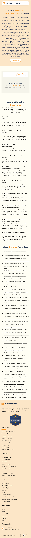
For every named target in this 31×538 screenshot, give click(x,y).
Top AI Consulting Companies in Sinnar (13, 371)
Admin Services (6, 468)
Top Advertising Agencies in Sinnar (12, 327)
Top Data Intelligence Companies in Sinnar (14, 358)
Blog (3, 520)
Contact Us (5, 516)
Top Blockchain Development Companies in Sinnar (16, 260)
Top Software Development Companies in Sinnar (16, 255)
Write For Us (5, 518)
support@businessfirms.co (12, 529)
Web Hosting (5, 492)
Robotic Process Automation (9, 499)
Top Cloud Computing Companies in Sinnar (15, 289)
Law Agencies (5, 490)
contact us (16, 85)
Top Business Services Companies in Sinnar (15, 313)
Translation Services (7, 473)
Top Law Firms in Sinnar (10, 340)
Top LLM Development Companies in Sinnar (15, 392)
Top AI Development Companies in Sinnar (14, 302)
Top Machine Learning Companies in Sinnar (15, 374)
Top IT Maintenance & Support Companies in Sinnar (15, 343)
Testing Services (6, 464)
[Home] (11, 3)
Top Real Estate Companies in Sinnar (13, 350)
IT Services (5, 471)
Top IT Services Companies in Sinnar (13, 294)
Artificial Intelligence (7, 485)
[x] (27, 535)
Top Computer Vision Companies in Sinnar (14, 381)
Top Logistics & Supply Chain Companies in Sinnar (16, 335)
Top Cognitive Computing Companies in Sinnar (15, 389)
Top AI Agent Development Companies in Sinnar (16, 366)
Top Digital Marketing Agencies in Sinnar (14, 263)
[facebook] (20, 535)
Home (10, 10)
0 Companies (15, 60)
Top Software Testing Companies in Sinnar (15, 286)
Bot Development (6, 501)
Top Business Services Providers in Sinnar (14, 355)
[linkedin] (24, 535)
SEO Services (5, 447)
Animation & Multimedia (8, 497)
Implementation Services (8, 475)
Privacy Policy (5, 513)
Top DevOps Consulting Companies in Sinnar (15, 332)
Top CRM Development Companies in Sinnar (15, 363)
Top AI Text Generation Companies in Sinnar (15, 397)
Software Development (8, 433)
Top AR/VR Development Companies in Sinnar (15, 284)
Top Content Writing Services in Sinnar (13, 324)
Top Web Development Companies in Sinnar (15, 258)
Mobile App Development (9, 431)
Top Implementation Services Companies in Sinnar (16, 300)
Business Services (6, 494)
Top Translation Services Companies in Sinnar (15, 297)
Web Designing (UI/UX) (8, 457)
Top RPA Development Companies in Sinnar (15, 318)
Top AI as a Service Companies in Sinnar (14, 386)
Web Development (7, 436)
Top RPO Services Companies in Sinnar (13, 352)
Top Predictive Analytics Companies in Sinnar (15, 394)
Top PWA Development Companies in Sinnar (15, 337)
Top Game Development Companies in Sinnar (15, 329)
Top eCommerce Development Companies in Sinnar (15, 267)
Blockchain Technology (8, 438)
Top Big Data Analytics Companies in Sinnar (15, 270)
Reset (20, 74)
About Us (4, 511)
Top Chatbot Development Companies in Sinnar (16, 321)
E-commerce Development (9, 443)
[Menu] (27, 3)
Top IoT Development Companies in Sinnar (15, 281)
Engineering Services (7, 488)
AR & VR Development (8, 462)
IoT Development (6, 459)
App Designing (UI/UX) (8, 449)
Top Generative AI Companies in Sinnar (13, 368)
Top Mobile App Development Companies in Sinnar (15, 251)
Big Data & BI (5, 445)
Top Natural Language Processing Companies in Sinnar (16, 377)
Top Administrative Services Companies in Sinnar (16, 292)
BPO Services (5, 483)
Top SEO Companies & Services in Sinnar (14, 273)
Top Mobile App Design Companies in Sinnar (15, 276)
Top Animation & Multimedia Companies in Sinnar (16, 316)
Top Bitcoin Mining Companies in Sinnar (14, 360)
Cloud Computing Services (9, 466)
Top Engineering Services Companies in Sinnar (15, 305)
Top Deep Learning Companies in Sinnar (14, 384)
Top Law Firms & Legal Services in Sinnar (14, 308)
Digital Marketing (6, 440)
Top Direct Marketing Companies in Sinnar (14, 347)
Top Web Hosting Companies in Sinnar (13, 310)
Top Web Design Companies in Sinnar (13, 278)
